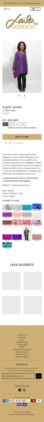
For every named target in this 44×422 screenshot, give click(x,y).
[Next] (24, 95)
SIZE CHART (13, 120)
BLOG (22, 340)
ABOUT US (22, 337)
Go (38, 376)
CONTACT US (22, 335)
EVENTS (22, 347)
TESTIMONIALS (22, 345)
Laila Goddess (25, 412)
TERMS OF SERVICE (22, 357)
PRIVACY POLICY (22, 352)
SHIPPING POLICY (22, 354)
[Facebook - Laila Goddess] (19, 390)
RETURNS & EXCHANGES (22, 350)
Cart (37, 9)
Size (10, 120)
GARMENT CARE (22, 342)
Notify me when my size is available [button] (22, 128)
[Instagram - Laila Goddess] (24, 390)
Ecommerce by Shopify (25, 414)
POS (10, 414)
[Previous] (19, 95)
